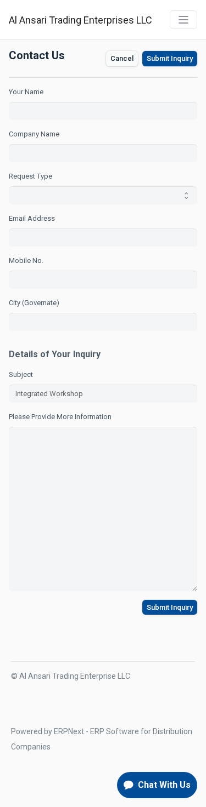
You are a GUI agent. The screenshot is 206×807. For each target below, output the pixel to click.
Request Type (30, 176)
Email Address (32, 218)
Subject (21, 374)
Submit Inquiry (170, 58)
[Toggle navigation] (183, 19)
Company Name (34, 134)
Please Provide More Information (60, 417)
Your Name (26, 92)
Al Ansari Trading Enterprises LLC (80, 20)
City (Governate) (34, 303)
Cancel (121, 58)
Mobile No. (26, 260)
